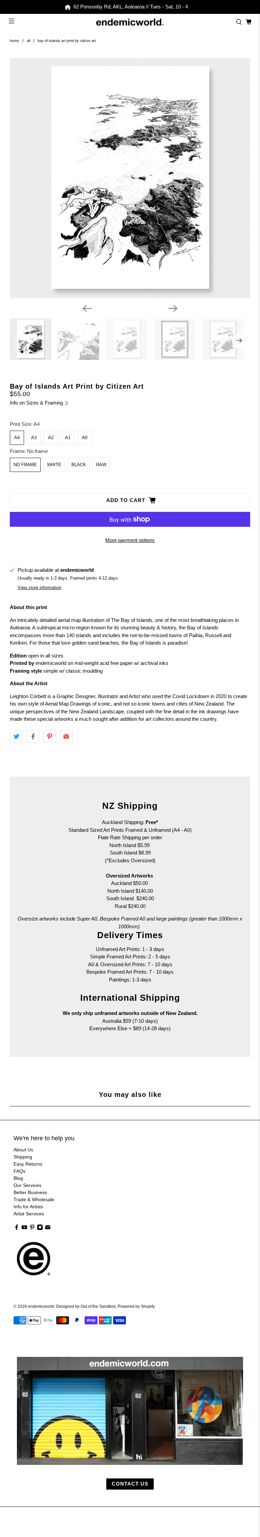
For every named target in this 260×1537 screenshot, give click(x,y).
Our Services (27, 1185)
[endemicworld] (130, 22)
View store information (39, 587)
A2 (50, 437)
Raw (101, 464)
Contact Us (130, 1484)
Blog (18, 1178)
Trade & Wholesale (34, 1199)
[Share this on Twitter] (16, 736)
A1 (67, 437)
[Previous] (87, 308)
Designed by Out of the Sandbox (86, 1306)
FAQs (19, 1171)
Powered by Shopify (136, 1306)
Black (78, 464)
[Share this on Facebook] (32, 736)
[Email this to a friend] (66, 736)
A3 (34, 437)
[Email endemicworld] (48, 1228)
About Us (23, 1149)
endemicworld (41, 1306)
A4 (17, 437)
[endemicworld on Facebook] (17, 1228)
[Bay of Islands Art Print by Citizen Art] (130, 178)
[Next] (173, 308)
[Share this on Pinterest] (49, 736)
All (28, 41)
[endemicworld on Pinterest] (32, 1228)
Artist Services (29, 1213)
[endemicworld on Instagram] (40, 1228)
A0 (84, 437)
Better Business (30, 1192)
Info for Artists (28, 1206)
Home (14, 41)
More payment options (130, 540)
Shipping (23, 1157)
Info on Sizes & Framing (37, 403)
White (54, 464)
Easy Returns (28, 1164)
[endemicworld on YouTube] (24, 1228)
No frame (25, 464)
